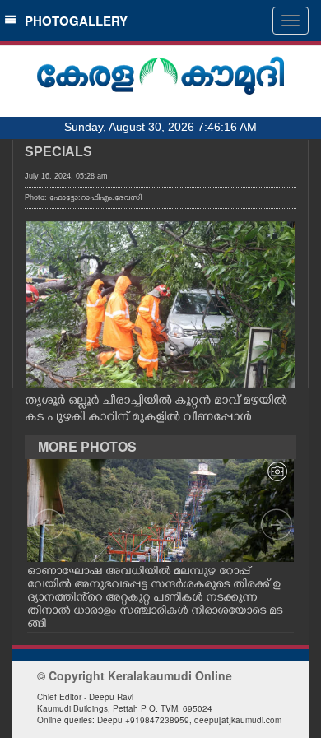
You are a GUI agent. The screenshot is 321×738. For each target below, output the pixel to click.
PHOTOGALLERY (73, 21)
